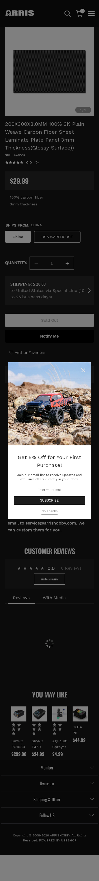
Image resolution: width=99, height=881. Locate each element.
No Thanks (49, 511)
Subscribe (49, 500)
